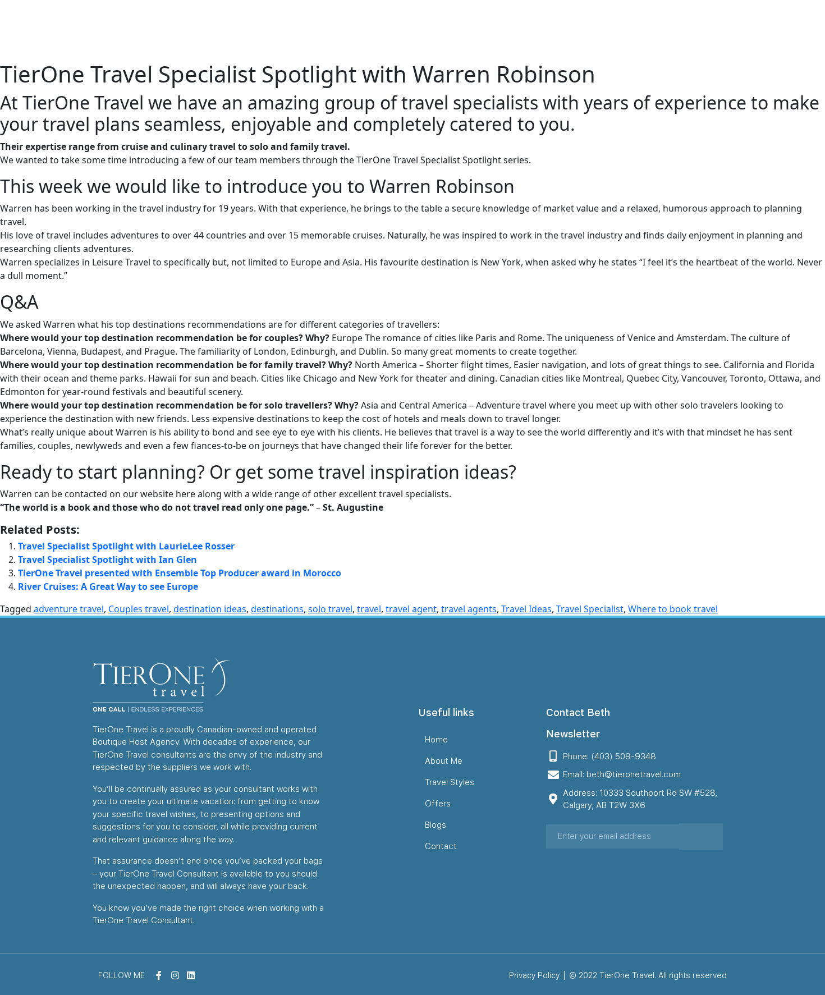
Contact (687, 30)
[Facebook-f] (774, 30)
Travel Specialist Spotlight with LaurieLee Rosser (126, 546)
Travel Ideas (526, 609)
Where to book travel (673, 609)
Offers (601, 30)
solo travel (330, 609)
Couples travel (138, 609)
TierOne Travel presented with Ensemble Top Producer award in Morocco (179, 573)
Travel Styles (542, 30)
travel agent (411, 609)
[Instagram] (792, 30)
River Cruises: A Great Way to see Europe (108, 586)
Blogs (643, 30)
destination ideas (209, 609)
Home (426, 30)
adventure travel (69, 609)
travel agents (469, 609)
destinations (277, 609)
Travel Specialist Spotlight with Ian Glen (107, 559)
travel (369, 609)
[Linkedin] (810, 30)
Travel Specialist (590, 609)
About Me (476, 30)
